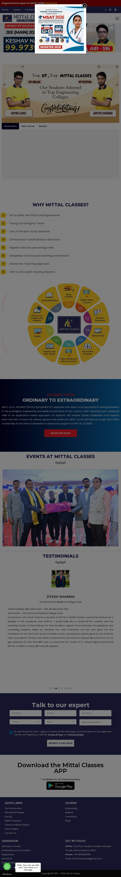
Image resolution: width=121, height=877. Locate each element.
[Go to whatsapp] (7, 866)
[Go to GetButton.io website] (7, 874)
